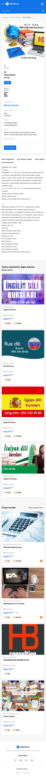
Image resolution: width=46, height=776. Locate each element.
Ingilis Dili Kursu (9, 310)
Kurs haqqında (8, 159)
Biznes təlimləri (15, 17)
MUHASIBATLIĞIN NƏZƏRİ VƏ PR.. (16, 660)
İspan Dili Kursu (9, 422)
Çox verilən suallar (24, 159)
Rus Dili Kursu (8, 366)
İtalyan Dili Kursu (10, 479)
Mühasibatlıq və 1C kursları (13, 604)
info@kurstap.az (22, 769)
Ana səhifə (5, 17)
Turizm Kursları (9, 716)
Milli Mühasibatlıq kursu (12, 547)
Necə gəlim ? (40, 159)
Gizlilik (18, 773)
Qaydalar (26, 773)
